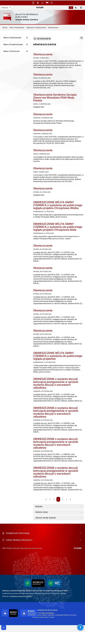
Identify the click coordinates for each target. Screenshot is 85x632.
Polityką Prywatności (47, 613)
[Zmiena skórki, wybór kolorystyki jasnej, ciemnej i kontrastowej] (42, 3)
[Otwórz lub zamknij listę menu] (27, 37)
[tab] (71, 7)
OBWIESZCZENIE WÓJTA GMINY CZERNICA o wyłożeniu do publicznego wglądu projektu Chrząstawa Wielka (57, 205)
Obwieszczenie (42, 54)
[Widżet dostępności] (38, 3)
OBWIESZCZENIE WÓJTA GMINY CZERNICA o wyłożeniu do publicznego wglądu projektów (57, 355)
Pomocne (5, 7)
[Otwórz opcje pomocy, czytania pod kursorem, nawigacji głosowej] (80, 627)
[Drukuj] (81, 38)
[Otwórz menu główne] (33, 3)
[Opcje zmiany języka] (47, 3)
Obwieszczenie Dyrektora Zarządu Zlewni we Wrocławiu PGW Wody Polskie (55, 97)
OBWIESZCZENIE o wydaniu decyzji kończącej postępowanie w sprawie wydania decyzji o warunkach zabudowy (55, 383)
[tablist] (76, 7)
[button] (40, 7)
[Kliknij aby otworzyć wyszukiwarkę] (52, 3)
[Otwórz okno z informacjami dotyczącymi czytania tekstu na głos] (35, 38)
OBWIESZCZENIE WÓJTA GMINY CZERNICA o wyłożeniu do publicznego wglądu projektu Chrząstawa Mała (57, 226)
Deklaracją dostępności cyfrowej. (21, 596)
